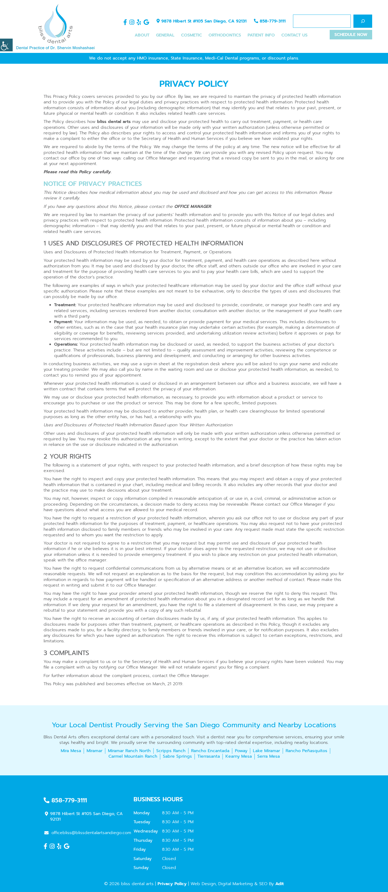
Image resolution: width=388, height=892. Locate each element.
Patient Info (261, 35)
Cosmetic (191, 35)
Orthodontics (225, 35)
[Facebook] (125, 22)
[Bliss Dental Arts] (55, 26)
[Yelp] (139, 22)
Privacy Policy (172, 884)
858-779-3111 (272, 21)
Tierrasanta (208, 756)
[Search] (362, 21)
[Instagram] (131, 22)
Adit (279, 884)
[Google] (146, 22)
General (165, 35)
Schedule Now (350, 34)
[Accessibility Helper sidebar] (6, 45)
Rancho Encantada (210, 751)
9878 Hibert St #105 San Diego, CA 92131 (203, 21)
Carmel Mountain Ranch (132, 756)
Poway (241, 751)
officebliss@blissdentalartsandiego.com (91, 833)
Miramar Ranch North (129, 751)
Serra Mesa (268, 756)
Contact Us (294, 35)
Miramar (94, 751)
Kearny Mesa (238, 756)
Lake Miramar (266, 751)
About (142, 35)
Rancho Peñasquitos (306, 751)
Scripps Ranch (171, 751)
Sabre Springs (177, 756)
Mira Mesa (71, 751)
